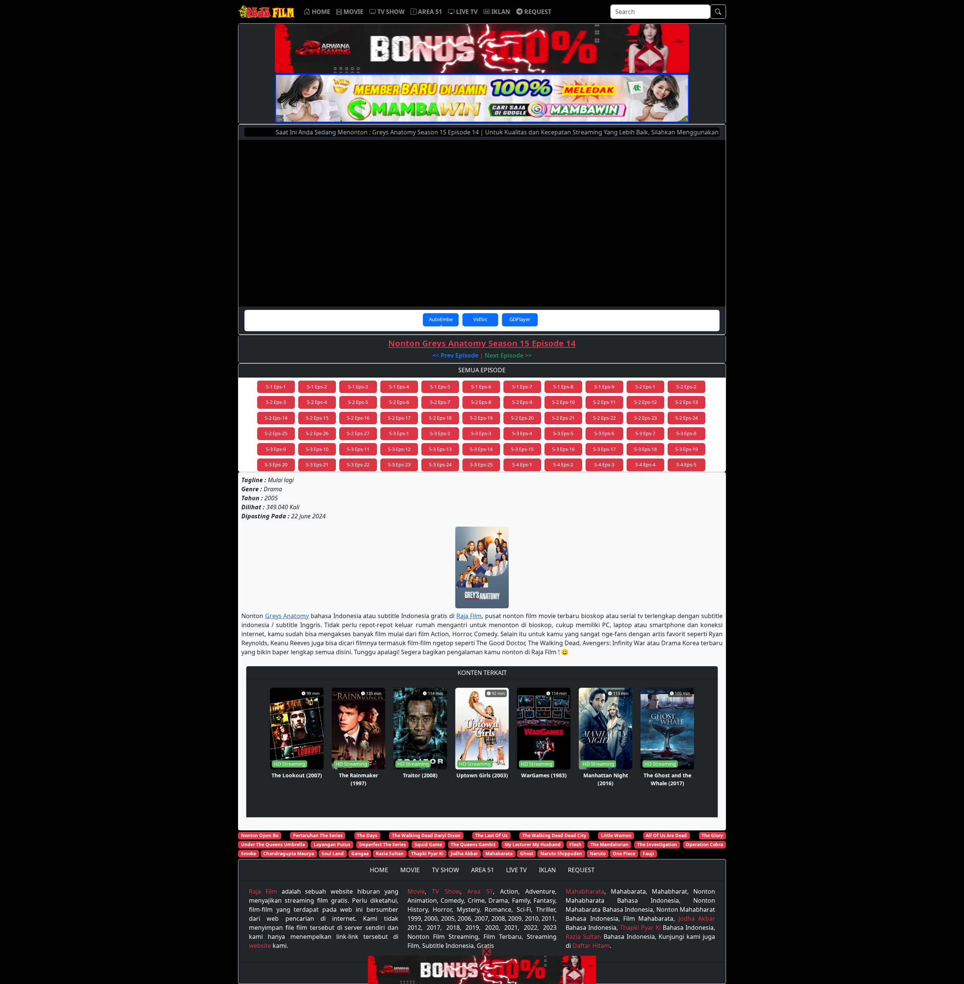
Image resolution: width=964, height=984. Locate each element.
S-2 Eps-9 (522, 402)
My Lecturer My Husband (533, 844)
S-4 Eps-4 (645, 464)
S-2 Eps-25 (276, 433)
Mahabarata (499, 853)
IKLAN (547, 870)
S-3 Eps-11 (358, 449)
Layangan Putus (332, 844)
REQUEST (581, 870)
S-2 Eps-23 (645, 417)
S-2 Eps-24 (686, 417)
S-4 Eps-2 (563, 464)
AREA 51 (482, 870)
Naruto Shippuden (561, 853)
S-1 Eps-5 (440, 386)
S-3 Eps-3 (481, 433)
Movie (416, 891)
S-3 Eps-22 (358, 464)
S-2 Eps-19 (481, 417)
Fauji (648, 853)
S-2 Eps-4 (317, 402)
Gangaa (360, 853)
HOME (379, 870)
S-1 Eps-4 (399, 386)
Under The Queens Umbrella (273, 844)
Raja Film (469, 616)
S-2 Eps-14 (276, 417)
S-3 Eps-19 (686, 449)
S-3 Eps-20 (276, 464)
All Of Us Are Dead (666, 835)
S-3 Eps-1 (399, 433)
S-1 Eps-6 (481, 386)
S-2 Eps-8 (481, 402)
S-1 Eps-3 (358, 386)
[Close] (486, 951)
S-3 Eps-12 (399, 449)
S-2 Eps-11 (604, 402)
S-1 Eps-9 (604, 386)
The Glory (712, 835)
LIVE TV (516, 870)
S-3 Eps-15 (522, 449)
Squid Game (428, 844)
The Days (367, 835)
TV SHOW (445, 870)
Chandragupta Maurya (288, 853)
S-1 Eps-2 (317, 386)
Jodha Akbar (464, 853)
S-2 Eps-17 (399, 417)
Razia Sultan (390, 853)
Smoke (248, 853)
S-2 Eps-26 (317, 433)
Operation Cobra (704, 844)
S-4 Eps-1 (522, 464)
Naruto (598, 853)
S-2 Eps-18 (440, 417)
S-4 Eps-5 (686, 464)
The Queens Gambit (473, 844)
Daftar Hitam (591, 945)
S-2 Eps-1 (645, 386)
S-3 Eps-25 (481, 464)
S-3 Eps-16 (563, 449)
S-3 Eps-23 (399, 464)
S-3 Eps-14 (481, 449)
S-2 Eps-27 (358, 433)
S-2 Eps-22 (604, 417)
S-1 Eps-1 (276, 386)
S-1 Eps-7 (522, 386)
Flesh (575, 844)
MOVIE (410, 870)
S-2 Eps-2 (686, 386)
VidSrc (480, 319)
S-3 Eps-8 (686, 433)
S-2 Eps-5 (358, 402)
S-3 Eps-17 (604, 449)
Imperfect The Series (382, 844)
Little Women (616, 835)
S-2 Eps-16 (358, 417)
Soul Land (333, 853)
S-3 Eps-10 (317, 449)
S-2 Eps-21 (563, 417)
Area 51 (480, 891)
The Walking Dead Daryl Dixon (426, 835)
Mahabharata (585, 891)
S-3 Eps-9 (276, 449)
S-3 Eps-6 (604, 433)
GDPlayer (519, 319)
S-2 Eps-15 (317, 417)
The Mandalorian (609, 844)
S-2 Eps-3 (276, 402)
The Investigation (657, 844)
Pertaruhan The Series (318, 835)
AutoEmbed (441, 321)
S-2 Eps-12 (645, 402)
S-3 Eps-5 (563, 433)
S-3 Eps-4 (522, 433)
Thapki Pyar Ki (427, 853)
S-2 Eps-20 (522, 417)
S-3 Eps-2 (440, 433)
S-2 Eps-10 (563, 402)
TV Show (446, 891)
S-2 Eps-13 (686, 402)
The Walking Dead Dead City (554, 835)
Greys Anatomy (287, 616)
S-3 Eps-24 (440, 464)
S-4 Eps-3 (604, 464)
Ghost (526, 853)
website (260, 945)
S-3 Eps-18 (645, 449)
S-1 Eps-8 (563, 386)
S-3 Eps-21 (317, 464)
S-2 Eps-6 (399, 402)
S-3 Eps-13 (440, 449)
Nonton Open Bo (259, 835)
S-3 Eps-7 (645, 433)
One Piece (624, 853)
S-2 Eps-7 (440, 402)
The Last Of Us (491, 835)
